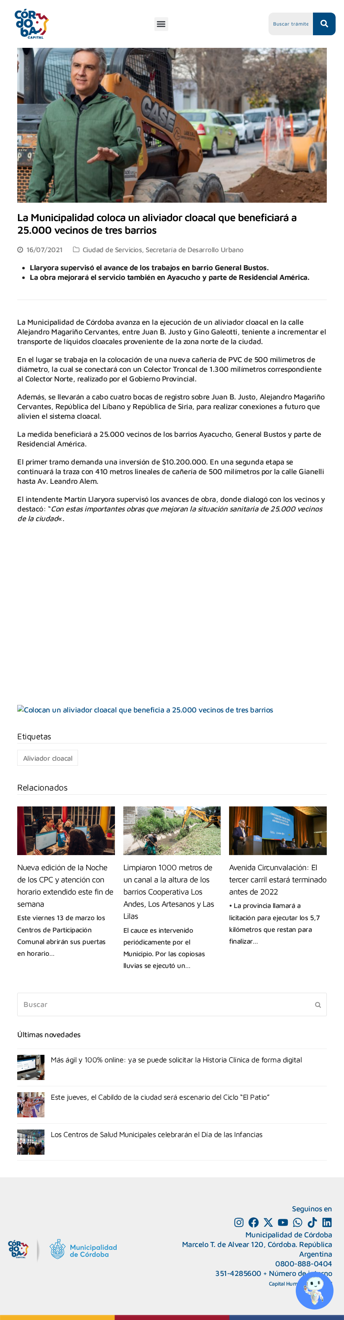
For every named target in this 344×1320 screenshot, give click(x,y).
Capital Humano (288, 1283)
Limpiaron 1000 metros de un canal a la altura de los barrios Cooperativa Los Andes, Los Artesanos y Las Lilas (168, 891)
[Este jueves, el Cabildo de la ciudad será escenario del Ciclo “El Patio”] (30, 1104)
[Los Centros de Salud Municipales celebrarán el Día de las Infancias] (30, 1142)
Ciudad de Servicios (112, 249)
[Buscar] (172, 1005)
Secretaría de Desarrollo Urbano (195, 249)
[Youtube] (283, 1222)
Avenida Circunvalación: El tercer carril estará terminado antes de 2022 (277, 879)
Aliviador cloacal (48, 758)
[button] (161, 24)
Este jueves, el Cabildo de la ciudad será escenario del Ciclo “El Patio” (160, 1097)
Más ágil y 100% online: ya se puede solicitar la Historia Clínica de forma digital (176, 1059)
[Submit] (318, 1004)
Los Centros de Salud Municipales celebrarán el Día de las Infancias (157, 1134)
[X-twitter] (268, 1222)
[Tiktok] (312, 1222)
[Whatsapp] (297, 1222)
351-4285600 (238, 1273)
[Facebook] (253, 1222)
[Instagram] (239, 1222)
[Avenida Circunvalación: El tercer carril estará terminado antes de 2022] (278, 830)
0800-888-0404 (303, 1263)
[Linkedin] (327, 1222)
